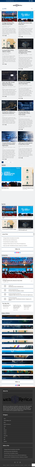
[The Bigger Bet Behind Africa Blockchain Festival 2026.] (9, 16)
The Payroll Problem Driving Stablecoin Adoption (8, 51)
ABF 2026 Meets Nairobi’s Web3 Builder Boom (10, 239)
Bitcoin (5, 422)
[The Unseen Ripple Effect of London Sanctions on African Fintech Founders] (25, 105)
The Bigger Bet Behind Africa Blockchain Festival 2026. (8, 23)
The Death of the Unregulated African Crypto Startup (24, 83)
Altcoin (5, 418)
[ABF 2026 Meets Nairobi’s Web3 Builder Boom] (25, 16)
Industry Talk (20, 80)
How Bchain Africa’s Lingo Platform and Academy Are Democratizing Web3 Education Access (17, 307)
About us (4, 465)
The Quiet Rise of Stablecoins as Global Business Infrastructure (8, 112)
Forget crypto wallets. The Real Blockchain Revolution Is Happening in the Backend (8, 84)
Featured (3, 20)
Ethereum (5, 429)
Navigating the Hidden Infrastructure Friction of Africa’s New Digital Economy (25, 52)
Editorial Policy (17, 465)
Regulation (25, 80)
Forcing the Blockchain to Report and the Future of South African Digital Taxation (8, 144)
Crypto (5, 426)
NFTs (4, 439)
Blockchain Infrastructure (6, 80)
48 (10, 162)
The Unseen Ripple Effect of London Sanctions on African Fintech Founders (24, 113)
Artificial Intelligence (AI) (7, 420)
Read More (3, 35)
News (6, 20)
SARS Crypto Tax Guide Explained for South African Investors (25, 143)
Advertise (25, 465)
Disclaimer (22, 465)
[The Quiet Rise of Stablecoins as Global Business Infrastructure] (9, 105)
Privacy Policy (12, 465)
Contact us (8, 465)
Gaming (5, 433)
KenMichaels (5, 25)
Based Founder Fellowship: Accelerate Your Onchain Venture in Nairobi (27, 306)
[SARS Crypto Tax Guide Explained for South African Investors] (25, 136)
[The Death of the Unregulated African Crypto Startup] (25, 76)
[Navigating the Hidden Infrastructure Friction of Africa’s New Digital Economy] (25, 44)
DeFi (13, 185)
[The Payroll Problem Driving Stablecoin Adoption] (9, 44)
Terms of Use (30, 465)
